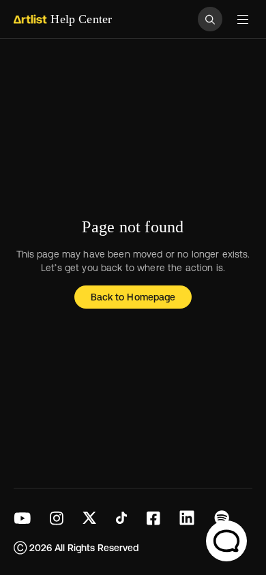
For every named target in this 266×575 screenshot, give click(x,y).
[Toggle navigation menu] (242, 19)
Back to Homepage (133, 297)
